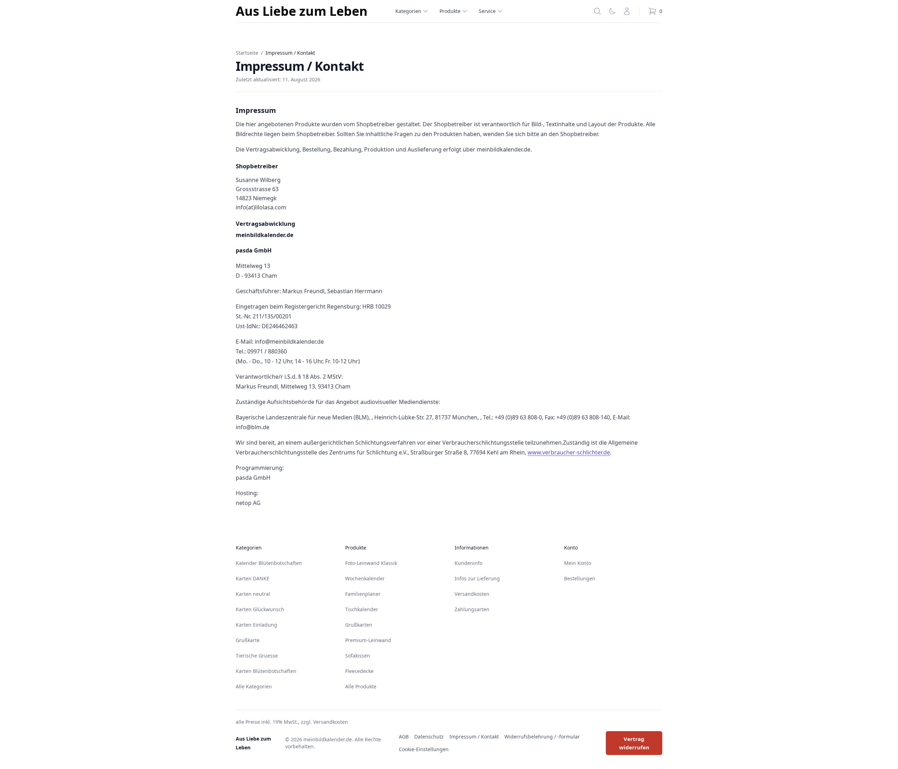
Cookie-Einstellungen (424, 749)
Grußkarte (248, 640)
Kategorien (408, 11)
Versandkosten (472, 594)
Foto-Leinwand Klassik (371, 563)
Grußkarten (358, 624)
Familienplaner (363, 594)
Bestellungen (579, 578)
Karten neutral (253, 594)
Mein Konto (577, 563)
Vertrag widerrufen (634, 743)
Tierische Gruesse (257, 655)
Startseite (247, 52)
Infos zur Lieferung (477, 578)
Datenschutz (429, 736)
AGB (404, 736)
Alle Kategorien (254, 686)
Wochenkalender (365, 578)
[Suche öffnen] (597, 11)
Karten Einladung (256, 624)
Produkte (450, 11)
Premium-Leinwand (368, 640)
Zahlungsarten (472, 609)
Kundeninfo (468, 563)
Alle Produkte (360, 686)
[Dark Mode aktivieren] (612, 11)
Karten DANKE (252, 578)
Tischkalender (361, 609)
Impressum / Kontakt (474, 736)
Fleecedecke (359, 671)
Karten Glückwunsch (260, 609)
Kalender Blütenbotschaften (269, 563)
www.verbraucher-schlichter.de (569, 452)
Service (487, 11)
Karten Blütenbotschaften (266, 671)
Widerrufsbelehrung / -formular (542, 736)
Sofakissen (357, 655)
